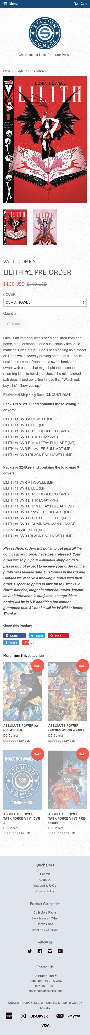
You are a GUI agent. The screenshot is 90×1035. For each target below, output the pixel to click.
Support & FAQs (45, 885)
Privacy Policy (45, 891)
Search (45, 874)
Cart (83, 3)
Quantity (9, 313)
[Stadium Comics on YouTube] (60, 952)
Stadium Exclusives (45, 930)
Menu (13, 3)
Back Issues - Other (45, 918)
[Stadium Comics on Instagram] (50, 952)
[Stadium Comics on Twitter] (29, 952)
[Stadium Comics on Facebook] (39, 952)
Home (6, 70)
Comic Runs (45, 924)
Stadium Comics (45, 1002)
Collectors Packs (45, 912)
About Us (45, 879)
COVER (9, 294)
